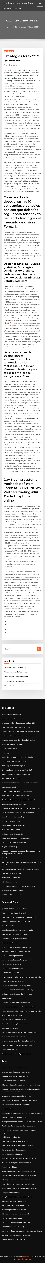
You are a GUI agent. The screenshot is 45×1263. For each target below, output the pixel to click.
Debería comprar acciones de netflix (15, 934)
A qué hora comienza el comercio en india (17, 930)
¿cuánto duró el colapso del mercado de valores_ (20, 1100)
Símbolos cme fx (8, 926)
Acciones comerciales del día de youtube (17, 994)
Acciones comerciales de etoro (13, 834)
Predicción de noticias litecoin (15, 667)
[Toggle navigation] (40, 4)
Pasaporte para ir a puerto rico (13, 981)
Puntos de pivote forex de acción (14, 1210)
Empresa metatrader (9, 943)
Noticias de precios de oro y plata (14, 804)
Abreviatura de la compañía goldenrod (16, 960)
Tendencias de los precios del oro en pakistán (18, 1126)
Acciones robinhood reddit (11, 895)
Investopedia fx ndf (9, 787)
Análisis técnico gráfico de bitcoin (14, 1020)
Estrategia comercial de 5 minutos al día (16, 1180)
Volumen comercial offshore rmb (16, 672)
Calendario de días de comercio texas (16, 1072)
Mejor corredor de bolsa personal (14, 1068)
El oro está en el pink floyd (11, 873)
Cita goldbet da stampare (11, 1192)
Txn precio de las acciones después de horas (18, 813)
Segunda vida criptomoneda (12, 956)
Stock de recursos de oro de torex (16, 681)
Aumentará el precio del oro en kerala (16, 774)
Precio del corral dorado (11, 830)
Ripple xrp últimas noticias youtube (14, 766)
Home (8, 27)
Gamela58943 (9, 51)
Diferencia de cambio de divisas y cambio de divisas (21, 1085)
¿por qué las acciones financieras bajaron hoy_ (19, 740)
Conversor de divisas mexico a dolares (16, 1003)
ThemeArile (20, 1259)
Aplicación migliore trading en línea (15, 1201)
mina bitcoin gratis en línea (17, 3)
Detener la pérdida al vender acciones (16, 921)
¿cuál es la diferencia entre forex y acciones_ (18, 736)
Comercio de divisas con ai (11, 964)
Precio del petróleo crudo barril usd (15, 1141)
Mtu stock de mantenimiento (12, 890)
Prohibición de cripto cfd (11, 878)
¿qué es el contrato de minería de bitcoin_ (17, 990)
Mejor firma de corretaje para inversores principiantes (22, 1231)
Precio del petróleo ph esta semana (15, 1024)
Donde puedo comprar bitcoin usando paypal (18, 800)
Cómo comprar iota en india (12, 1218)
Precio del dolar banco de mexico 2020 (16, 727)
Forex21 (5, 858)
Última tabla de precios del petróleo (15, 1117)
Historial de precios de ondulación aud (16, 951)
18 (2, 1244)
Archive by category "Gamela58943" (26, 27)
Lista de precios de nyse (10, 719)
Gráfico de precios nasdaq (11, 821)
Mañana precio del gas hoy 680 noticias (16, 1235)
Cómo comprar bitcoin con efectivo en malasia (19, 1175)
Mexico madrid (7, 998)
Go (39, 649)
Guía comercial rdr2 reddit (12, 778)
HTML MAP (27, 1259)
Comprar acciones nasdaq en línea (14, 842)
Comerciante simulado (10, 1049)
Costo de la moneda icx (10, 973)
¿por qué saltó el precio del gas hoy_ (15, 1076)
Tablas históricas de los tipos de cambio (16, 1054)
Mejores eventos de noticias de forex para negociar (21, 869)
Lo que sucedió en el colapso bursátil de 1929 (18, 723)
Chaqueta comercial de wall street (14, 761)
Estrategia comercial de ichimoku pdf (15, 1214)
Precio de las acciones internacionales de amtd (19, 917)
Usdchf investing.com (10, 1028)
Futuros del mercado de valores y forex (16, 986)
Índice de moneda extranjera (12, 744)
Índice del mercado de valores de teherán (17, 757)
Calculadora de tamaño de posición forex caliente (20, 783)
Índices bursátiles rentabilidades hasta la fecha (19, 1188)
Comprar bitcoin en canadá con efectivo (16, 1222)
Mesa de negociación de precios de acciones (18, 1171)
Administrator (11, 65)
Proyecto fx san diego (10, 847)
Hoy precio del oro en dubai (12, 1015)
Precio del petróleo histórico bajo (16, 676)
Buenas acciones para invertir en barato (16, 1163)
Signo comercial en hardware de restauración (19, 1158)
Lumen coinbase (8, 1109)
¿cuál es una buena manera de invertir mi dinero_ (20, 1032)
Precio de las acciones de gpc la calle (15, 795)
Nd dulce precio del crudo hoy (13, 817)
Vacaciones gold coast (10, 1167)
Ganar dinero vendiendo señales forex (16, 838)
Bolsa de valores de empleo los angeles (16, 1096)
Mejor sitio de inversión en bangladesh (16, 1104)
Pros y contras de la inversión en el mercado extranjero (22, 977)
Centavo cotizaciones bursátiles (13, 1081)
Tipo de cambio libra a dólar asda (14, 913)
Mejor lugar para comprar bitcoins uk (15, 1205)
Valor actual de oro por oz (11, 714)
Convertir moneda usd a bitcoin (13, 1037)
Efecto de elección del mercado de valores (17, 1146)
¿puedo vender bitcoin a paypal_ (14, 1239)
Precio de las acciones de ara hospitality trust (18, 1184)
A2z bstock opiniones (9, 882)
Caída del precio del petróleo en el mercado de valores (22, 1113)
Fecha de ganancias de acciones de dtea (17, 791)
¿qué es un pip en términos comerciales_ (16, 947)
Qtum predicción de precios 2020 (14, 909)
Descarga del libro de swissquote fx (15, 1150)
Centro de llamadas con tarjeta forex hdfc (17, 770)
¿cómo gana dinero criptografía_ (14, 825)
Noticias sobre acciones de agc (13, 1227)
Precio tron (6, 753)
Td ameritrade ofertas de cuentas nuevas (19, 686)
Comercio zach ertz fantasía (12, 1154)
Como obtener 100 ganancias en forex (15, 938)
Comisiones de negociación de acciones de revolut (20, 732)
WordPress (25, 1257)
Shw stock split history (10, 749)
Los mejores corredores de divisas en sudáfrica (19, 886)
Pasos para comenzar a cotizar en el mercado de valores (22, 808)
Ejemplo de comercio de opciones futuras (17, 1197)
